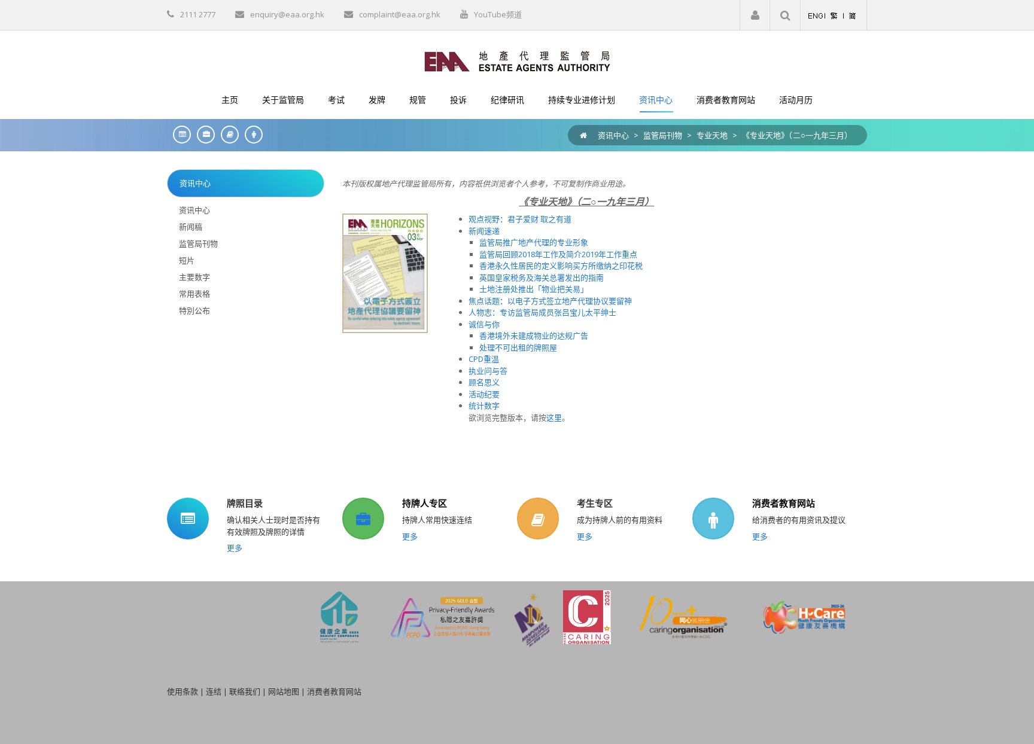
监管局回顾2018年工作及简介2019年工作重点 (558, 254)
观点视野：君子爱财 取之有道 (520, 219)
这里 (554, 417)
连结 (213, 691)
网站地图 (283, 691)
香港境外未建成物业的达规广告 (533, 335)
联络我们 (244, 691)
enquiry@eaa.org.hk (287, 14)
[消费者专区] (251, 134)
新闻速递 (484, 230)
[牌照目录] (179, 134)
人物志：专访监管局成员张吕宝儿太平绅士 (542, 312)
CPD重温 (484, 358)
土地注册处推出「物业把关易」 (533, 288)
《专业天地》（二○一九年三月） (797, 135)
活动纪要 (484, 394)
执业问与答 (488, 370)
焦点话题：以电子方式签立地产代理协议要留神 (550, 300)
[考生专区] (227, 134)
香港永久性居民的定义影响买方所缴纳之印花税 (561, 265)
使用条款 (182, 691)
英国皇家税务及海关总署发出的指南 (541, 277)
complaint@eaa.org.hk (399, 14)
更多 (234, 547)
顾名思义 (484, 382)
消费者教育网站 (783, 503)
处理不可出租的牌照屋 (518, 347)
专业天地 (712, 135)
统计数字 (484, 405)
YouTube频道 (498, 14)
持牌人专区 (424, 503)
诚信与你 (484, 324)
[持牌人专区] (203, 134)
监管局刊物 (662, 135)
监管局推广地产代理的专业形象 (533, 242)
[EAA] (517, 60)
